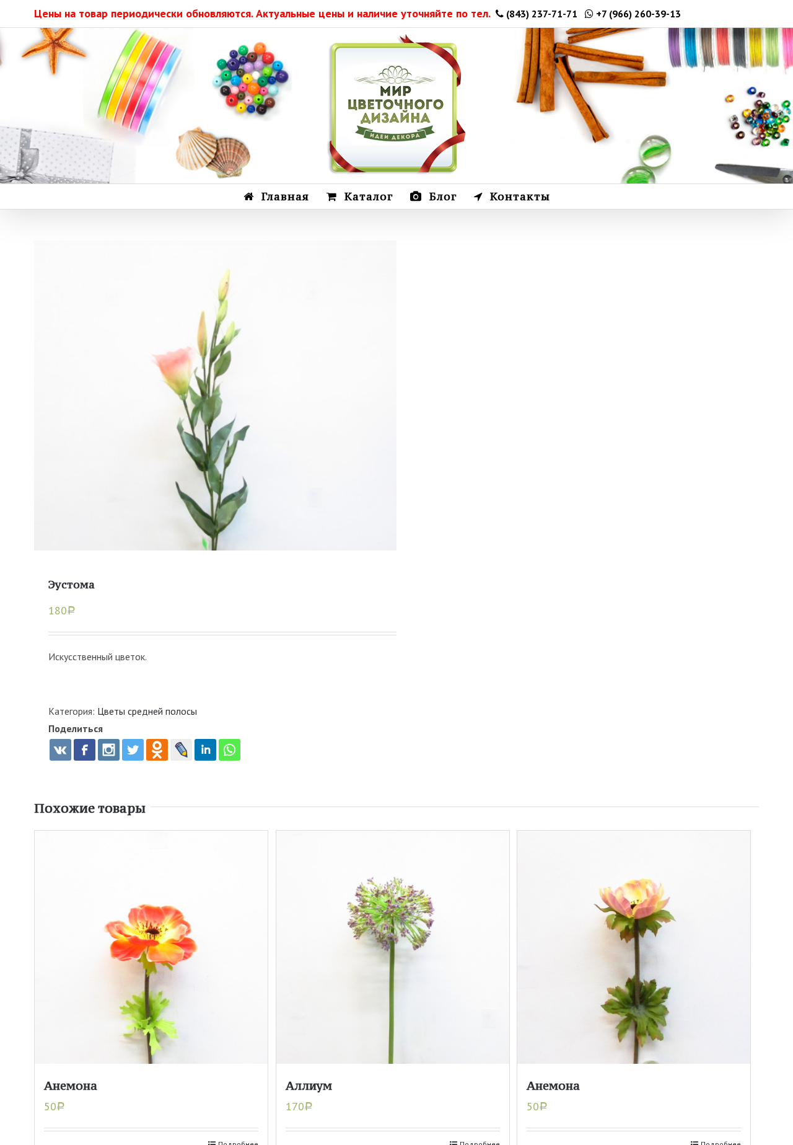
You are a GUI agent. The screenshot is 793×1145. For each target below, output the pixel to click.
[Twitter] (133, 750)
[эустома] (215, 422)
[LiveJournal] (181, 750)
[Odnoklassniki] (157, 750)
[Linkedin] (205, 750)
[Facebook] (84, 750)
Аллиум (309, 1085)
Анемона (70, 1085)
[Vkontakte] (60, 750)
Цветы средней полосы (147, 711)
